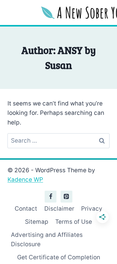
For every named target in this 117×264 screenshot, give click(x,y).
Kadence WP (25, 179)
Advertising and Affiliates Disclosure (47, 239)
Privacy (91, 208)
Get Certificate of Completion (58, 257)
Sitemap (36, 221)
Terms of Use (73, 221)
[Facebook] (50, 197)
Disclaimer (59, 208)
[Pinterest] (66, 197)
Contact (26, 208)
